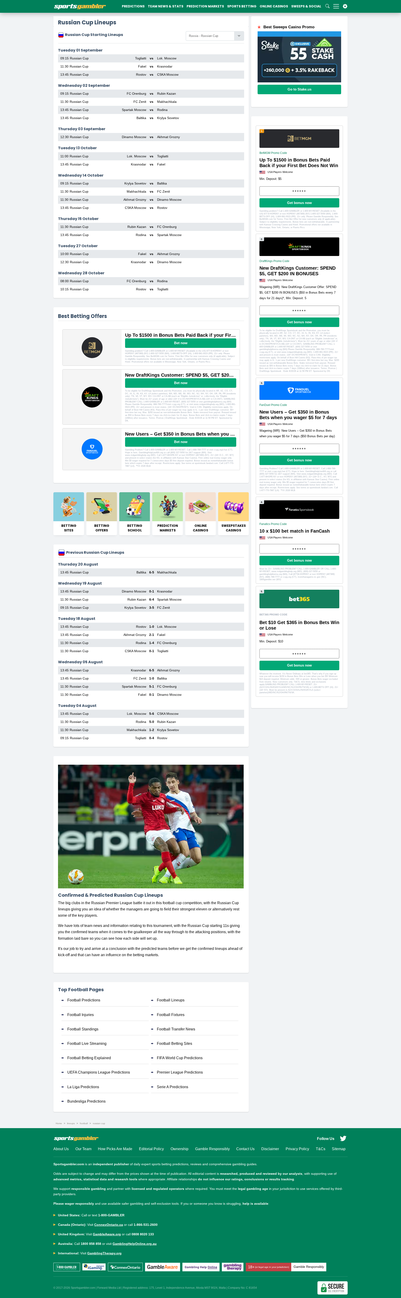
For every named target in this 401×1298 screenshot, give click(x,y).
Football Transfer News (176, 1029)
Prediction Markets (205, 6)
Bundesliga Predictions (86, 1101)
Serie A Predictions (172, 1087)
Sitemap (339, 1149)
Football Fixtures (170, 1015)
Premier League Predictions (180, 1072)
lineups (71, 1123)
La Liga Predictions (83, 1087)
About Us (61, 1149)
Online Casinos (274, 6)
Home (59, 1123)
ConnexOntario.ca (108, 1225)
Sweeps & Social (306, 6)
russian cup (99, 1123)
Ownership (179, 1149)
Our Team (83, 1149)
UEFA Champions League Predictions (98, 1072)
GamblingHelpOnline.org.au (135, 1244)
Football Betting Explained (89, 1058)
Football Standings (82, 1029)
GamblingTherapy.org (104, 1253)
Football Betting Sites (174, 1044)
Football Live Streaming (87, 1044)
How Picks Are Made (115, 1149)
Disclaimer (270, 1149)
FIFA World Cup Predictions (180, 1058)
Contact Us (245, 1149)
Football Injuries (80, 1015)
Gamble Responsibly (212, 1149)
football (84, 1123)
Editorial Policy (151, 1149)
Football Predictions (83, 1000)
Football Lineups (170, 1000)
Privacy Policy (297, 1149)
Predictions (133, 6)
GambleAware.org (107, 1234)
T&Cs (320, 1149)
